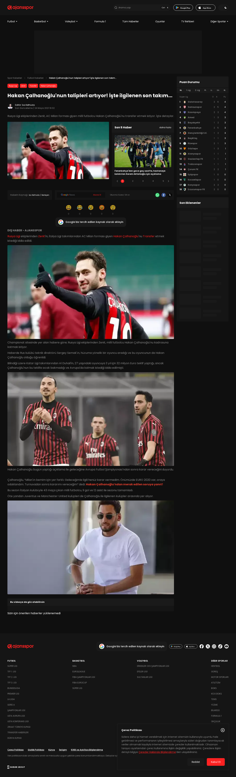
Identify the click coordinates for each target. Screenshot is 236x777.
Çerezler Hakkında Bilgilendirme (157, 752)
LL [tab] (211, 90)
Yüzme (214, 704)
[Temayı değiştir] (223, 7)
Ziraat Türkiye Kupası (18, 726)
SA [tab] (218, 90)
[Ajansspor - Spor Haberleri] (20, 8)
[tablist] (203, 90)
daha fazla (165, 127)
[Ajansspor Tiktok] (220, 646)
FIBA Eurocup (79, 682)
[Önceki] (117, 181)
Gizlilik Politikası (36, 749)
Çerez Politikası (15, 749)
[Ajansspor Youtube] (226, 646)
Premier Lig (13, 693)
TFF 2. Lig (12, 677)
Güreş (214, 671)
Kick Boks (216, 693)
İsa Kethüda (28, 104)
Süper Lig (12, 666)
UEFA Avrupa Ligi (16, 715)
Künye (51, 749)
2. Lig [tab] (197, 90)
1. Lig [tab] (188, 90)
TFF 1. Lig (11, 671)
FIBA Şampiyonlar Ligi (83, 677)
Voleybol (70, 21)
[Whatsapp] (157, 195)
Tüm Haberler (130, 21)
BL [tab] (225, 90)
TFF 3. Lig (12, 682)
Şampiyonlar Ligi (16, 710)
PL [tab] (205, 90)
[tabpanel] (203, 143)
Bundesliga (13, 688)
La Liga (11, 699)
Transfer (33, 86)
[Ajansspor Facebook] (202, 646)
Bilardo (215, 710)
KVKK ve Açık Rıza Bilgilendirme (87, 749)
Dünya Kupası (14, 738)
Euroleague (78, 671)
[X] (170, 195)
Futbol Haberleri (35, 77)
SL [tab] (181, 90)
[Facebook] (164, 195)
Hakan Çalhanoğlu (48, 86)
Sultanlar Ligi (144, 677)
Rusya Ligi (13, 86)
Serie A (11, 704)
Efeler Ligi (142, 671)
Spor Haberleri (14, 77)
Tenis (214, 699)
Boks (214, 688)
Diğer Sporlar (218, 21)
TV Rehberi (187, 21)
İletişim (63, 749)
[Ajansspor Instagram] (214, 646)
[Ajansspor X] (208, 646)
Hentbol (215, 666)
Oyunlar (160, 21)
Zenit (23, 86)
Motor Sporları (220, 677)
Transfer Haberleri (18, 732)
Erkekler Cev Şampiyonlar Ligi (153, 666)
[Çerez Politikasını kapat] (223, 730)
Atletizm (215, 682)
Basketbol (40, 21)
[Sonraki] (168, 181)
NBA (74, 666)
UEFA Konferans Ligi (18, 721)
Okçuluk (215, 721)
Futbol (11, 21)
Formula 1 (100, 21)
